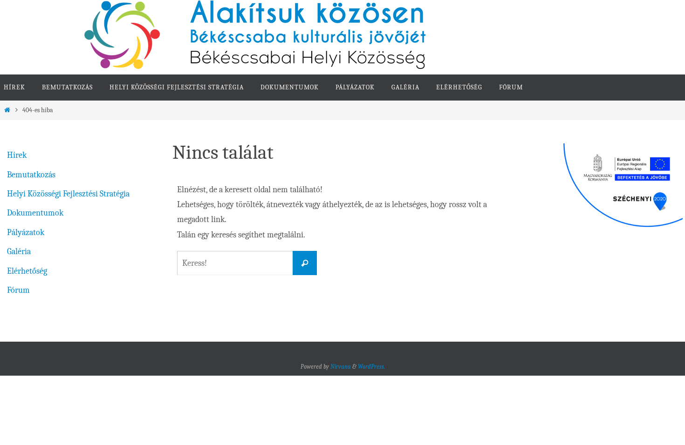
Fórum (18, 290)
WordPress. (371, 366)
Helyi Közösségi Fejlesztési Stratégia (68, 194)
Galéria (19, 251)
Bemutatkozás (31, 175)
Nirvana (340, 366)
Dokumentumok (35, 213)
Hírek (17, 155)
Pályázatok (25, 232)
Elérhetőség (27, 271)
